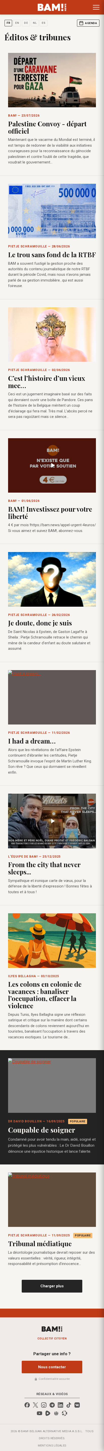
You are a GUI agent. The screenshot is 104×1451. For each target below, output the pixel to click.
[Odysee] (64, 1413)
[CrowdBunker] (56, 1413)
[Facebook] (27, 1405)
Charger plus (52, 1286)
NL (35, 23)
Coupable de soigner (41, 1129)
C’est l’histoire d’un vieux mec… (46, 382)
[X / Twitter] (35, 1405)
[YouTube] (39, 1413)
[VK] (77, 1405)
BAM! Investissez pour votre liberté (50, 513)
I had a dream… (32, 741)
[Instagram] (43, 1405)
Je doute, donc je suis (40, 622)
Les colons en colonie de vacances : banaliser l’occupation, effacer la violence (45, 995)
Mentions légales (52, 1445)
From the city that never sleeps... (44, 868)
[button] (96, 7)
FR (8, 23)
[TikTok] (68, 1405)
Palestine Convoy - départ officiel (47, 127)
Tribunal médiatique (40, 1243)
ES (43, 23)
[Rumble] (47, 1413)
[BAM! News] (52, 7)
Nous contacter (52, 1367)
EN (17, 23)
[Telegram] (52, 1405)
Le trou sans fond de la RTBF (52, 254)
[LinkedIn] (60, 1405)
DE (26, 23)
